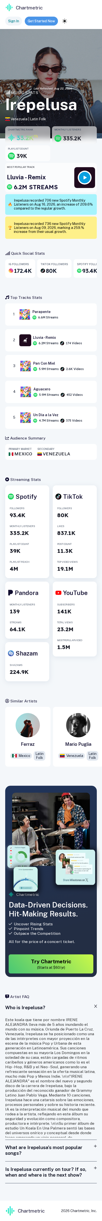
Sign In (13, 21)
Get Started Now (41, 21)
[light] (64, 21)
